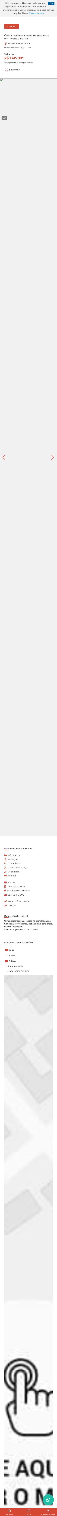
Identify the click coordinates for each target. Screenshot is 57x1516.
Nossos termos (36, 13)
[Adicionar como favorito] (6, 70)
